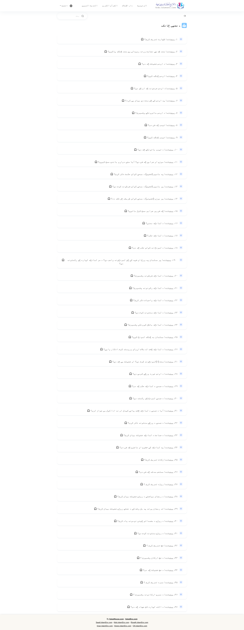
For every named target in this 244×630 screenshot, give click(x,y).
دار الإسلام (127, 5)
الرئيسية (142, 5)
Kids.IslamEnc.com (121, 622)
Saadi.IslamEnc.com (104, 622)
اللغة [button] (64, 6)
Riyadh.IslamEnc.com (139, 622)
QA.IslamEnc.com (140, 626)
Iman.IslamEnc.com (105, 626)
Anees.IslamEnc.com (122, 626)
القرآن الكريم (110, 5)
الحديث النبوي (90, 5)
